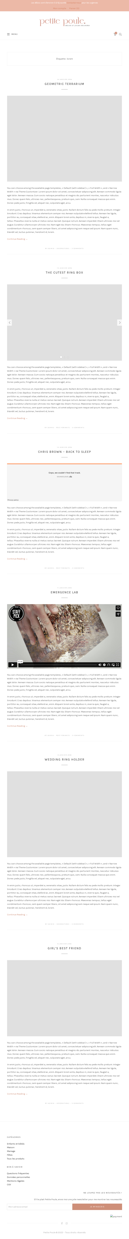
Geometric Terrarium (64, 84)
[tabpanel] (64, 322)
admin (51, 248)
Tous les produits (15, 1158)
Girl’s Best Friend (64, 948)
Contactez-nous (74, 2)
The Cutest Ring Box (64, 272)
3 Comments (78, 248)
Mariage (11, 1151)
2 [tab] (64, 357)
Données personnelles (18, 1177)
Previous (9, 322)
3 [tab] (68, 357)
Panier (74, 8)
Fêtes (10, 1155)
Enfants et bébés (16, 1143)
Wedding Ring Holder (64, 759)
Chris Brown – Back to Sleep (64, 452)
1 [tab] (61, 357)
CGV (9, 1184)
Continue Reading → (17, 239)
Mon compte (59, 8)
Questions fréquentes (18, 1173)
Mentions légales (15, 1181)
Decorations (63, 248)
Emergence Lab (64, 592)
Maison (10, 1147)
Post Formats (63, 428)
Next (119, 322)
